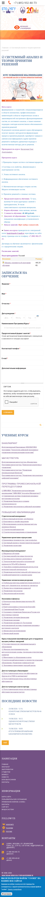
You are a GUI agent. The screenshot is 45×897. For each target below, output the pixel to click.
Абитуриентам (7, 769)
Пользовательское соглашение (14, 799)
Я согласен (6, 894)
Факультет (6, 767)
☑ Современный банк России (13, 609)
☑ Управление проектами (11, 545)
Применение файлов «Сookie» (13, 802)
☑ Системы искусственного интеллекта (17, 559)
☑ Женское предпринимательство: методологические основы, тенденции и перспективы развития (22, 652)
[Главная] (29, 10)
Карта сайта (6, 797)
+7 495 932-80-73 (13, 852)
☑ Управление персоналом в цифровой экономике (21, 507)
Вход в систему (8, 809)
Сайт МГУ (5, 807)
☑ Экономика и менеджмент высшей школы (19, 665)
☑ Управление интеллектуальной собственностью (21, 572)
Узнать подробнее (15, 889)
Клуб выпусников (9, 779)
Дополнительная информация (14, 368)
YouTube (9, 831)
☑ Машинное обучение (10, 553)
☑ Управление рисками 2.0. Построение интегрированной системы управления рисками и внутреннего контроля (20, 625)
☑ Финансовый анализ (10, 633)
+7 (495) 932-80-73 (25, 3)
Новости (5, 777)
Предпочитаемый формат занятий (16, 333)
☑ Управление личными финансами (15, 617)
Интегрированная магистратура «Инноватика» (19, 462)
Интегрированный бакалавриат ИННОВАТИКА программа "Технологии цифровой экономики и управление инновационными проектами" (20, 449)
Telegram (9, 828)
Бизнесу (5, 774)
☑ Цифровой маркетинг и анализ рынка (17, 575)
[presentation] (37, 316)
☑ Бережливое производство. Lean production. (19, 540)
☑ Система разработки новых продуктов (17, 556)
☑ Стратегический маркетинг (13, 529)
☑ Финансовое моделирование (14, 631)
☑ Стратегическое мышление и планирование (19, 532)
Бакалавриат (9, 443)
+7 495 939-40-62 (13, 858)
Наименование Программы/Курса (16, 323)
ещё (5, 743)
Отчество (6, 304)
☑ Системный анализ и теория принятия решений (21, 543)
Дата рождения (8, 313)
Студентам (6, 772)
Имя (4, 294)
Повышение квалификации (18, 512)
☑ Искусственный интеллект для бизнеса (17, 519)
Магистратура (10, 458)
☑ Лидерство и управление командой (16, 588)
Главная (5, 48)
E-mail (5, 358)
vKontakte (10, 824)
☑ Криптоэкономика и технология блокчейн (18, 607)
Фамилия (6, 284)
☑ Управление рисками (11, 620)
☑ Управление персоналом (12, 591)
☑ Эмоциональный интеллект (13, 593)
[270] (9, 10)
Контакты (5, 782)
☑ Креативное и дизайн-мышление (15, 521)
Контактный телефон (11, 349)
